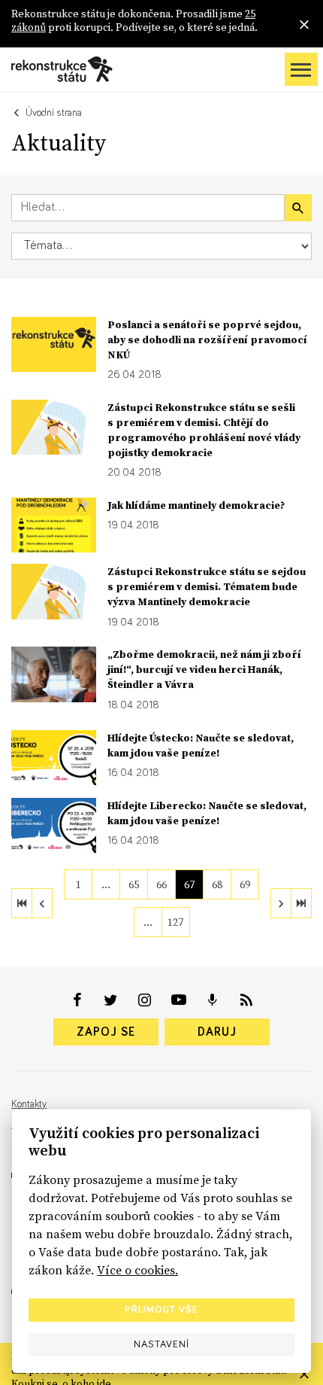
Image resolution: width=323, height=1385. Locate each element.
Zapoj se (106, 1032)
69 (245, 884)
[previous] (42, 903)
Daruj (217, 1032)
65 (133, 884)
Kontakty (29, 1104)
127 (175, 922)
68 (217, 884)
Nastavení (161, 1344)
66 (161, 884)
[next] (281, 903)
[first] (22, 903)
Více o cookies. (137, 1270)
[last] (301, 903)
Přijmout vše (161, 1309)
